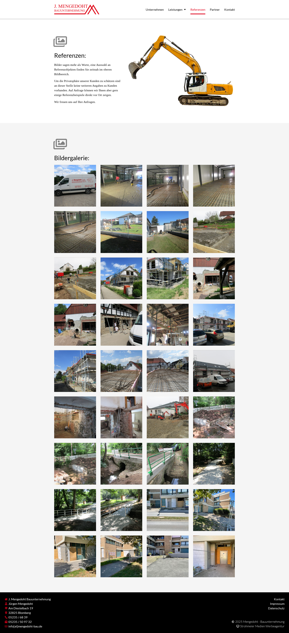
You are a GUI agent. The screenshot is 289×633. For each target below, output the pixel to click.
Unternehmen (155, 9)
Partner (215, 9)
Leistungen (175, 9)
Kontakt (229, 9)
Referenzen (197, 9)
